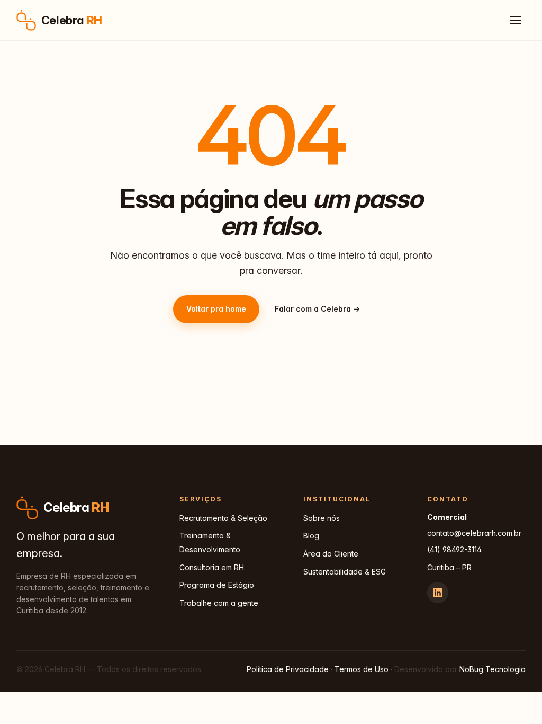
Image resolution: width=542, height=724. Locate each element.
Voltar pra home (216, 308)
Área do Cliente (330, 553)
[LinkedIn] (437, 592)
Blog (311, 535)
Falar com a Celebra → (317, 308)
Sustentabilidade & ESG (344, 571)
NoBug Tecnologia (492, 669)
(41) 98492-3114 (454, 549)
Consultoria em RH (211, 567)
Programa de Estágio (216, 584)
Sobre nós (321, 518)
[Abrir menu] (515, 20)
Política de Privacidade (288, 669)
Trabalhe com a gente (218, 602)
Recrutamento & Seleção (223, 518)
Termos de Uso (362, 669)
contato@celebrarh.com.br (474, 532)
